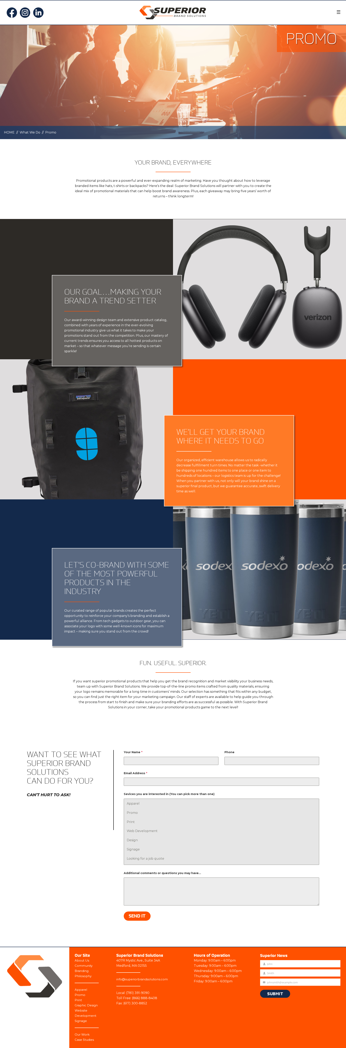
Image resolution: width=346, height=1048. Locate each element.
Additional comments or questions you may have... (162, 873)
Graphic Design (86, 1005)
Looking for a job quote (145, 858)
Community (84, 966)
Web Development (142, 831)
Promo (132, 813)
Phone (229, 752)
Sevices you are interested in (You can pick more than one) (169, 794)
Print (131, 822)
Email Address (135, 773)
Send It (137, 916)
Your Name (133, 752)
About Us (82, 960)
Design (132, 840)
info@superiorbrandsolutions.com (142, 979)
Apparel (133, 803)
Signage (133, 849)
